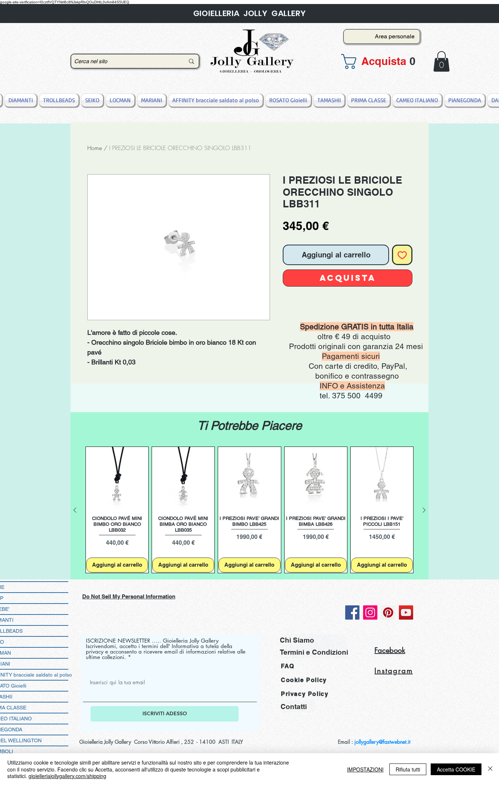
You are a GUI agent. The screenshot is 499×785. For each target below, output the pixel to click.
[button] (379, 61)
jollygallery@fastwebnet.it (382, 741)
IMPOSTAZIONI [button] (365, 769)
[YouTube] (406, 612)
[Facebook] (352, 612)
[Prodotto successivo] (424, 510)
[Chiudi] (490, 769)
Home (94, 148)
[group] (249, 510)
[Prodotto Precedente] (75, 510)
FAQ (287, 666)
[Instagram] (370, 612)
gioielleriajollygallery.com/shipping (67, 776)
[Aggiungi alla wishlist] (402, 255)
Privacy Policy (304, 693)
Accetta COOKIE (456, 769)
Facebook (389, 650)
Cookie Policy (304, 680)
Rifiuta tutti (408, 769)
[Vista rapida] (117, 478)
